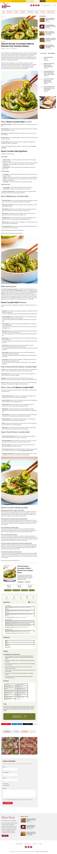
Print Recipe (20, 581)
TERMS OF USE (28, 843)
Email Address (6, 772)
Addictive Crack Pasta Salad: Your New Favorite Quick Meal (49, 65)
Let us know (15, 717)
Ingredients (6, 598)
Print (33, 731)
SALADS (3, 41)
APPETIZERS (30, 12)
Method (20, 598)
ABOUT (37, 12)
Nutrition (27, 598)
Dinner (16, 12)
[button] (33, 605)
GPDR (40, 843)
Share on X (7, 731)
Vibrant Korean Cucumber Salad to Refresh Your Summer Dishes (17, 45)
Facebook (17, 731)
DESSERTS (22, 12)
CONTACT (42, 12)
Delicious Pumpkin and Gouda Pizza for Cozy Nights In (50, 19)
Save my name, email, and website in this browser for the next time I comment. (18, 799)
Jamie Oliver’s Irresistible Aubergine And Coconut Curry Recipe (50, 39)
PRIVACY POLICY (51, 12)
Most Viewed (44, 53)
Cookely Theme (39, 851)
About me (5, 835)
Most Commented (52, 53)
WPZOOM (46, 851)
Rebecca (14, 48)
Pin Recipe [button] (27, 581)
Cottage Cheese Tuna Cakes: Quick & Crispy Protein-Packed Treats (49, 73)
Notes (33, 598)
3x (32, 602)
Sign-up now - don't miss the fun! (18, 1)
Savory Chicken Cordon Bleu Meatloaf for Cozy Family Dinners (49, 88)
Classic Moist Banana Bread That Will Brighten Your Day (49, 80)
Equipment (14, 598)
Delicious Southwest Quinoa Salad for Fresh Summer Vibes (50, 33)
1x (28, 602)
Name (4, 767)
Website (4, 777)
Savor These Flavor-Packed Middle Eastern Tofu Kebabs (50, 46)
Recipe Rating (6, 783)
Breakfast (10, 12)
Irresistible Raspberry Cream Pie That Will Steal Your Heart (50, 26)
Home (3, 12)
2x (30, 602)
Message (4, 788)
